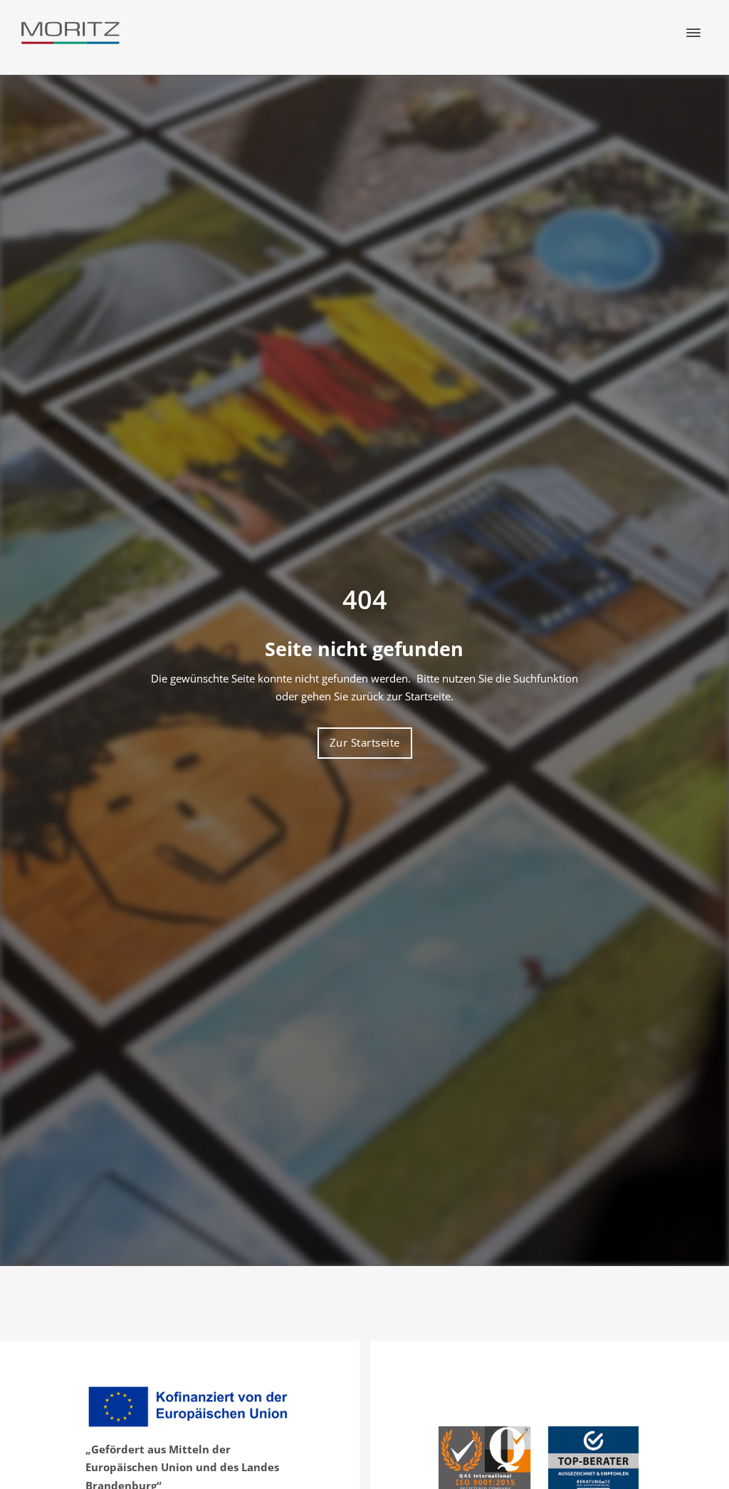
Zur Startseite (365, 742)
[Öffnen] (693, 32)
